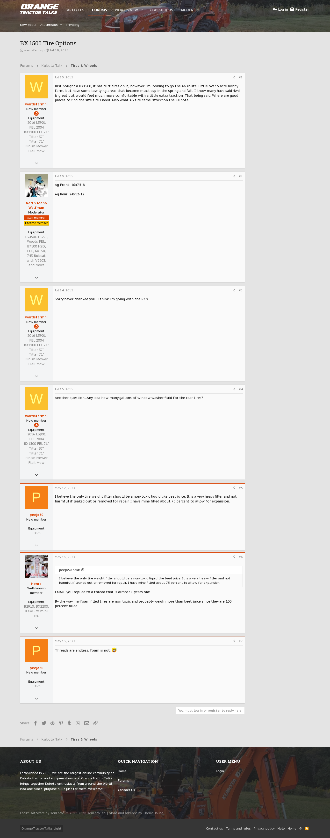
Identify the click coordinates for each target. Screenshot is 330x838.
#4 (241, 389)
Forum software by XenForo (63, 813)
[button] (142, 9)
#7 (241, 641)
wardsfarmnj (33, 50)
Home (122, 771)
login (220, 771)
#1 (241, 77)
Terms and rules (238, 828)
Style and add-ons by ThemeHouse (136, 813)
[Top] (300, 828)
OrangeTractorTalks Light (41, 828)
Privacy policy (264, 828)
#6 (241, 557)
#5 (241, 488)
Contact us (126, 790)
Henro (36, 584)
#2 (241, 176)
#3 (241, 290)
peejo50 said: (69, 570)
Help (281, 828)
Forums (123, 780)
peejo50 (36, 515)
